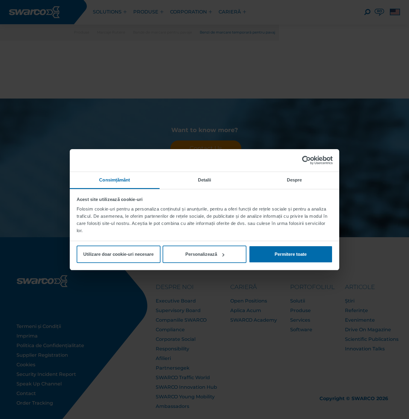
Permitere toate (291, 254)
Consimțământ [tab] (114, 179)
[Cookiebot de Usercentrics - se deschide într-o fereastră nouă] (306, 160)
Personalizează (201, 254)
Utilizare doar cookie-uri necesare (118, 254)
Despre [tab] (294, 179)
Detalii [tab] (204, 179)
